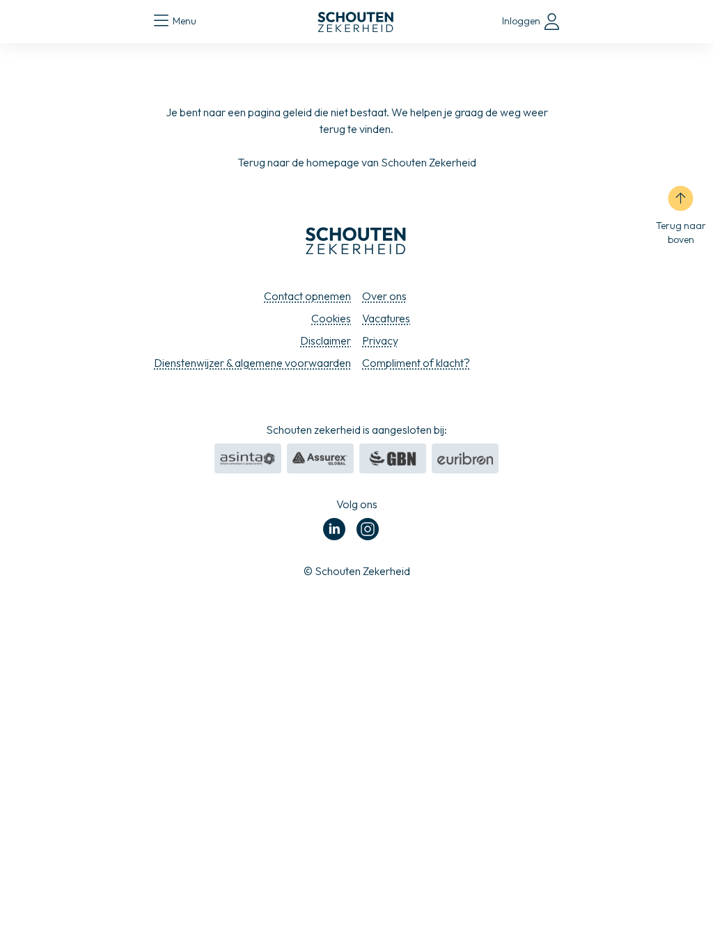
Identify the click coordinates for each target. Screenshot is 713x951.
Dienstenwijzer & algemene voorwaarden (252, 363)
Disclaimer (325, 340)
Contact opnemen (307, 296)
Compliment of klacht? (416, 363)
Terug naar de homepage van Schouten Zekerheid (356, 162)
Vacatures (386, 318)
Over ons (384, 296)
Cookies (331, 318)
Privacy (380, 340)
